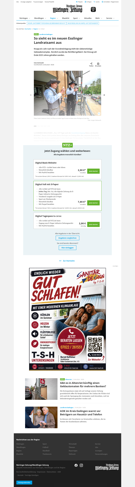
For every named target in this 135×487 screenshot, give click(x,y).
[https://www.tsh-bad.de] (67, 319)
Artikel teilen (91, 63)
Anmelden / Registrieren (111, 2)
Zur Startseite (69, 261)
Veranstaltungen (101, 454)
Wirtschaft (73, 444)
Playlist (80, 2)
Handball (46, 450)
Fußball (45, 447)
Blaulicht (65, 18)
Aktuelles (88, 18)
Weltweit (72, 454)
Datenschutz (51, 472)
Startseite (28, 29)
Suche (97, 2)
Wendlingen (39, 18)
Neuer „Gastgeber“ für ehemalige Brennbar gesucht (46, 23)
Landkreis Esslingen (46, 34)
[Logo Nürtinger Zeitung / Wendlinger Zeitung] (67, 9)
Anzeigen (98, 450)
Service (109, 18)
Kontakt (21, 475)
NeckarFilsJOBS (49, 2)
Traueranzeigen (38, 2)
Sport (75, 18)
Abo (17, 2)
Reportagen (73, 450)
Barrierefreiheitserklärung (26, 472)
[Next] (104, 95)
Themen (72, 447)
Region (53, 18)
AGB (59, 472)
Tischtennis (47, 454)
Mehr (97, 18)
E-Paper (89, 2)
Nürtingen (24, 18)
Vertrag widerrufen (24, 482)
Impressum (41, 472)
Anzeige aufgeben (26, 2)
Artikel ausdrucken (98, 63)
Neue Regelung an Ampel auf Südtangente (83, 23)
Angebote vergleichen (67, 238)
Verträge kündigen (32, 475)
